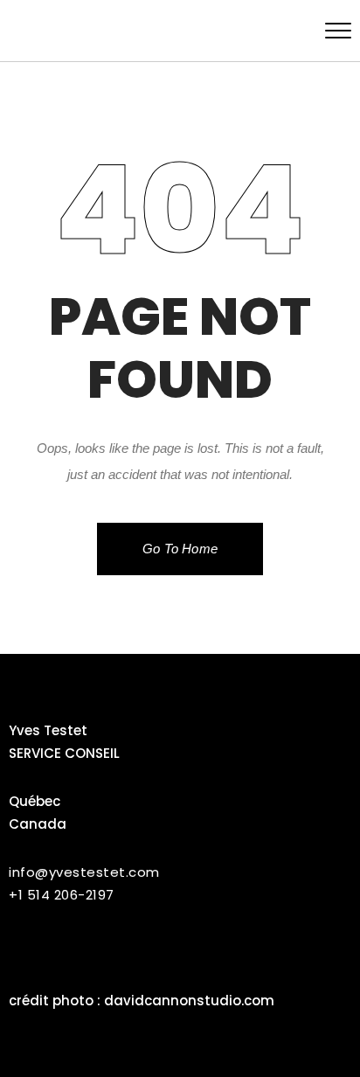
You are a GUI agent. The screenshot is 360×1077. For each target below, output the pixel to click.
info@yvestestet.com (84, 872)
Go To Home (180, 548)
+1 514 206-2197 (61, 895)
